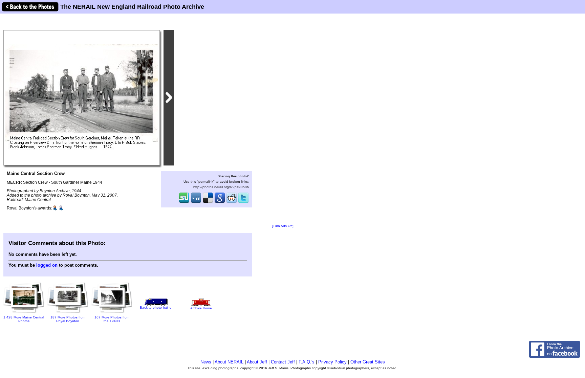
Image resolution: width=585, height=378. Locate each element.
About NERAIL (229, 361)
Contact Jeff (283, 361)
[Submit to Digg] (196, 202)
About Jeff (257, 361)
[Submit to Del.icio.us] (207, 202)
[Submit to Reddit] (231, 202)
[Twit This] (243, 202)
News (205, 361)
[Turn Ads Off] (283, 226)
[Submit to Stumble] (184, 202)
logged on (47, 265)
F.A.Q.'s (307, 361)
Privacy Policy (332, 361)
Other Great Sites (367, 361)
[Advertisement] (283, 119)
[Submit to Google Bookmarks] (219, 202)
